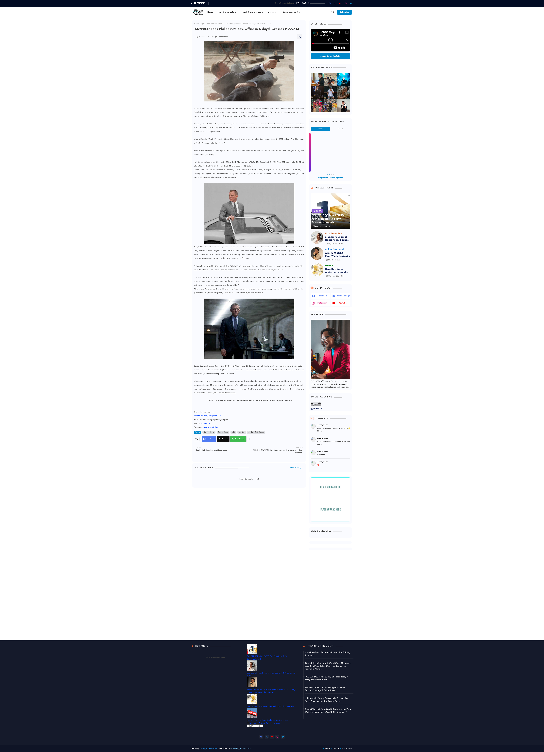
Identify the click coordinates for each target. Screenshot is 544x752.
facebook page (343, 296)
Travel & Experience (251, 12)
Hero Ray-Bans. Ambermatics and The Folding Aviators (337, 271)
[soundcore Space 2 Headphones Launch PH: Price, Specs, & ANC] (317, 237)
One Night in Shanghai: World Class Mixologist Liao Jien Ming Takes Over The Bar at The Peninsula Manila (328, 666)
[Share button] (249, 439)
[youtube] (340, 3)
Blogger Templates (209, 748)
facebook (322, 296)
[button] (333, 12)
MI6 (233, 432)
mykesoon (205, 423)
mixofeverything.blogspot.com (207, 416)
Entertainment (290, 12)
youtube (343, 303)
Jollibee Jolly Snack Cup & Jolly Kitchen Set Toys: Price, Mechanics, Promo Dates (326, 699)
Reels (340, 129)
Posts (320, 129)
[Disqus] (249, 526)
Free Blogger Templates (241, 748)
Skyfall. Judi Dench (208, 24)
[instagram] (346, 3)
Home (210, 12)
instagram (322, 303)
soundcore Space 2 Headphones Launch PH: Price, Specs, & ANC (336, 239)
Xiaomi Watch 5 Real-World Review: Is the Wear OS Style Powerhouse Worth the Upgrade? (337, 255)
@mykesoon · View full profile (330, 178)
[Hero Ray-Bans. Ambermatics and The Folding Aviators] (317, 269)
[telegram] (351, 3)
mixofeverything (210, 427)
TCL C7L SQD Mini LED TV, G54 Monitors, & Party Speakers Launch (326, 678)
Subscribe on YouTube (330, 56)
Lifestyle (272, 12)
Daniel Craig (209, 432)
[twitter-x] (335, 3)
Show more (294, 468)
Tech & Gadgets (225, 12)
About (336, 748)
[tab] (210, 12)
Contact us (347, 748)
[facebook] (330, 3)
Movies (242, 432)
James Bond (223, 432)
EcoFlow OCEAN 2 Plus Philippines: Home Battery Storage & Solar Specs (325, 689)
